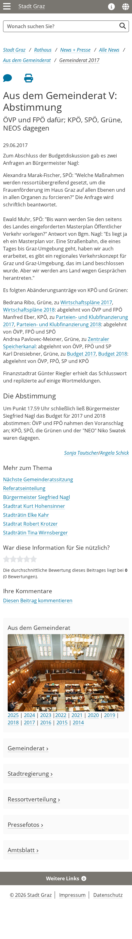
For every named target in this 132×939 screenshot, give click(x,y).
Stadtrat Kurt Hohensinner (34, 506)
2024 (29, 715)
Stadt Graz (31, 6)
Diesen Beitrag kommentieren (37, 600)
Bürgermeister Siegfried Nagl (36, 497)
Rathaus (43, 49)
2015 (62, 722)
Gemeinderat (27, 748)
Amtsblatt (22, 850)
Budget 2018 (112, 353)
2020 (93, 715)
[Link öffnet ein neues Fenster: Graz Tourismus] (111, 7)
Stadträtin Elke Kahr (26, 515)
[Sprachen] (125, 6)
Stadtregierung (29, 773)
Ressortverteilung (33, 799)
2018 (13, 722)
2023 (45, 715)
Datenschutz (107, 895)
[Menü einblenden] (7, 6)
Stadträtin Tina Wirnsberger (35, 532)
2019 (109, 715)
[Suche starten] (122, 26)
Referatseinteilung (24, 488)
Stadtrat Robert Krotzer (30, 523)
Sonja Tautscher (81, 452)
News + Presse (75, 49)
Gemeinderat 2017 (79, 60)
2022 (60, 715)
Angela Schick (114, 452)
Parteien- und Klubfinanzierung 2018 (59, 324)
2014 (78, 722)
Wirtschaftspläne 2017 (86, 302)
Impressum (72, 895)
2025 (13, 715)
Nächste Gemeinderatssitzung (38, 479)
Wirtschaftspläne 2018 (29, 309)
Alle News (109, 49)
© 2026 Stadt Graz (31, 895)
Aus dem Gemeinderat (27, 60)
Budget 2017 (81, 353)
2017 (29, 722)
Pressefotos (24, 824)
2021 (77, 715)
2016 (45, 722)
